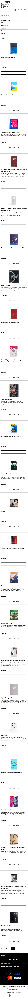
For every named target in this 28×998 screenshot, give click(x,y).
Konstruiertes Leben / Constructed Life (12, 248)
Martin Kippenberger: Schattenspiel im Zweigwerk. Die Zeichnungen (12, 360)
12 (16, 948)
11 (13, 948)
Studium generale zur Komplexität (11, 772)
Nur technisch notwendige (14, 992)
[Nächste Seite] (19, 948)
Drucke (3, 33)
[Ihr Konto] (21, 10)
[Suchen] (18, 10)
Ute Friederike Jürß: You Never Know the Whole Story (13, 887)
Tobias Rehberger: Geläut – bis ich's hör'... (14, 548)
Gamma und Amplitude (8, 57)
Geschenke (4, 30)
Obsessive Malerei (6, 399)
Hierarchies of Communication (10, 322)
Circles (3, 511)
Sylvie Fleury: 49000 (7, 698)
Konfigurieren (14, 995)
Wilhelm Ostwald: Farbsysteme (10, 94)
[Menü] (15, 10)
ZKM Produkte (4, 22)
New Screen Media (6, 623)
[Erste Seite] (1, 948)
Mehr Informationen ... (14, 989)
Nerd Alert (3, 28)
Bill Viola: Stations (6, 925)
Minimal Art (4, 735)
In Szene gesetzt (6, 586)
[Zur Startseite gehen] (5, 4)
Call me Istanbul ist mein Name (10, 132)
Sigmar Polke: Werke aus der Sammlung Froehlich (13, 848)
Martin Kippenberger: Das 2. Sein (11, 436)
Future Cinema (5, 285)
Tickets (3, 38)
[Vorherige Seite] (4, 948)
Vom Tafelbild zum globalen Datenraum (13, 660)
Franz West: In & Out (7, 810)
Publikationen (4, 25)
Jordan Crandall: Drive (8, 474)
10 (10, 948)
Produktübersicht (5, 20)
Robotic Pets (4, 36)
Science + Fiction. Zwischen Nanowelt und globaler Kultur (14, 170)
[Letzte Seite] (22, 948)
